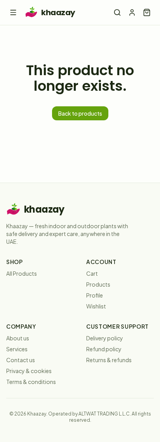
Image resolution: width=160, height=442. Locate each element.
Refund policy (104, 348)
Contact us (20, 359)
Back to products (80, 113)
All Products (21, 273)
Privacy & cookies (29, 370)
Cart (92, 273)
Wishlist (96, 306)
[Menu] (13, 12)
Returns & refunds (109, 359)
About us (17, 338)
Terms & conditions (31, 381)
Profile (94, 295)
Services (17, 348)
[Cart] (147, 12)
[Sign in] (132, 12)
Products (98, 284)
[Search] (117, 12)
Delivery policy (104, 338)
